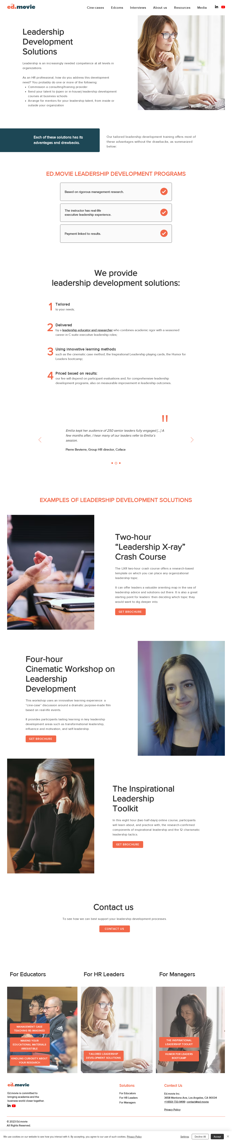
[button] (130, 611)
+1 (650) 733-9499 (174, 1101)
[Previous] (40, 440)
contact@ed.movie (198, 1101)
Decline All (200, 1136)
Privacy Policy (134, 1136)
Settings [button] (184, 1136)
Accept (217, 1136)
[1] (112, 463)
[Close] (228, 1136)
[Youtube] (223, 7)
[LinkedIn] (216, 6)
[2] (116, 463)
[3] (120, 463)
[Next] (192, 440)
